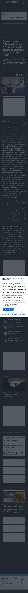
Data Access (14, 314)
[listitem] (14, 305)
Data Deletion (5, 314)
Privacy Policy (22, 314)
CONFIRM (8, 309)
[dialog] (14, 296)
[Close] (25, 278)
